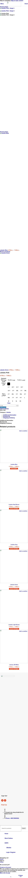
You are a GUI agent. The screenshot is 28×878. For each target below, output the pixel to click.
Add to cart (3, 407)
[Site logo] (14, 6)
